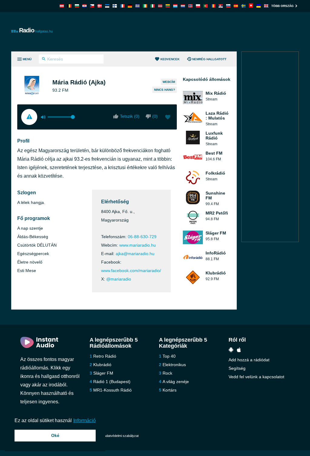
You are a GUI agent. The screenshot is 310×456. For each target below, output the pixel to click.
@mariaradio (118, 279)
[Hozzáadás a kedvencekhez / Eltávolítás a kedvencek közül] (168, 118)
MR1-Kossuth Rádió (112, 390)
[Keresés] (43, 60)
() (155, 116)
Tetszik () (130, 116)
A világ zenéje (176, 381)
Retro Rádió (104, 356)
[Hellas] (137, 5)
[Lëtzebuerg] (175, 5)
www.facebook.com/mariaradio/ (131, 270)
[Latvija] (160, 5)
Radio (36, 30)
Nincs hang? (164, 89)
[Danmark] (99, 5)
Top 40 (169, 356)
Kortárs (169, 390)
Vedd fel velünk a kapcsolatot (256, 376)
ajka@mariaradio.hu (135, 253)
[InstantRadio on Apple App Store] (238, 350)
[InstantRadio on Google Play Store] (231, 350)
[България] (77, 5)
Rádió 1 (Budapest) (111, 381)
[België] (69, 5)
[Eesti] (107, 5)
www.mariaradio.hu (137, 245)
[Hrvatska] (84, 5)
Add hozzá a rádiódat (249, 359)
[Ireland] (145, 5)
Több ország (282, 6)
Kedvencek (170, 59)
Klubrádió (102, 364)
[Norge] (190, 5)
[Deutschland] (130, 5)
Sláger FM (103, 373)
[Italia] (152, 5)
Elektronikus (174, 364)
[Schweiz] (251, 5)
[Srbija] (221, 5)
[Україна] (258, 5)
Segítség (237, 368)
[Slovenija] (228, 5)
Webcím (169, 82)
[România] (213, 5)
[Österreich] (62, 5)
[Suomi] (115, 5)
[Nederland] (183, 5)
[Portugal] (205, 5)
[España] (236, 5)
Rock (167, 373)
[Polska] (198, 5)
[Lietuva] (168, 5)
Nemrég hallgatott (209, 59)
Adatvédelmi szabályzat (121, 436)
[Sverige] (243, 5)
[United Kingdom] (266, 5)
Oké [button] (55, 435)
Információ (84, 420)
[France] (122, 5)
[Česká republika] (92, 5)
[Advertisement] (188, 31)
